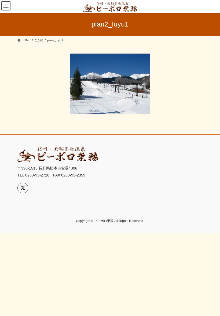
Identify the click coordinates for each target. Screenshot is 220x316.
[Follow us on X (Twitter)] (22, 188)
